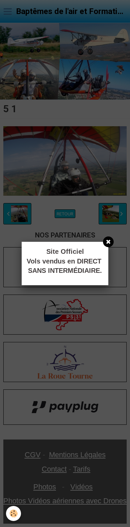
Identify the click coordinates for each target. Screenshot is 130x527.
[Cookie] (13, 513)
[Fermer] (108, 241)
